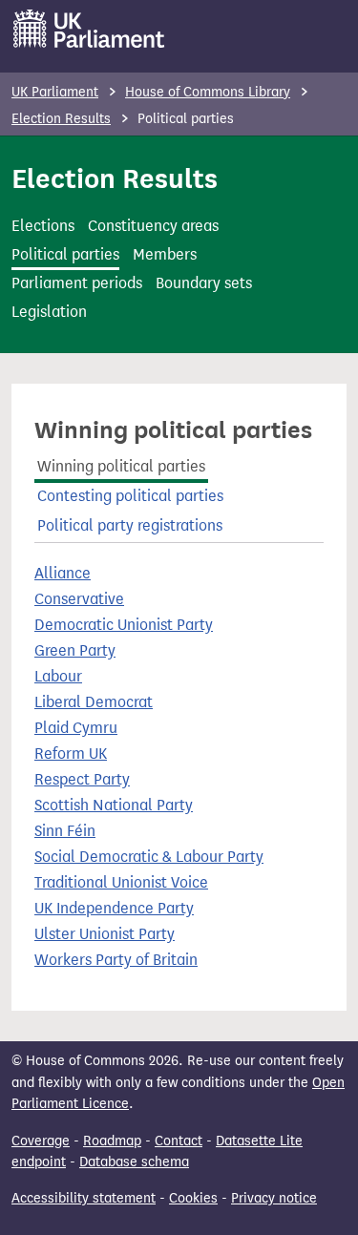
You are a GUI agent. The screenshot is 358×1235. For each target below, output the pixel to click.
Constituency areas (153, 226)
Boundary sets (204, 283)
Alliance (62, 573)
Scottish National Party (113, 805)
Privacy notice (274, 1198)
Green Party (75, 650)
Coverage (40, 1141)
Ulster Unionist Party (104, 934)
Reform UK (70, 753)
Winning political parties (121, 466)
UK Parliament (54, 92)
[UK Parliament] (89, 29)
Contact (178, 1141)
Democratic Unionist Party (123, 625)
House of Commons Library (207, 92)
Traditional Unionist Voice (121, 882)
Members (165, 254)
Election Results (61, 119)
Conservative (79, 599)
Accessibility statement (83, 1198)
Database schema (134, 1162)
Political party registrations (129, 525)
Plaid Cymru (75, 728)
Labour (58, 676)
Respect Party (82, 779)
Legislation (49, 312)
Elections (42, 226)
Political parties (65, 254)
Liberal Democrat (93, 702)
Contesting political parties (130, 496)
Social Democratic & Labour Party (148, 857)
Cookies (193, 1198)
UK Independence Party (114, 908)
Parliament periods (76, 283)
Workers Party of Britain (116, 960)
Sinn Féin (64, 831)
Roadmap (112, 1141)
